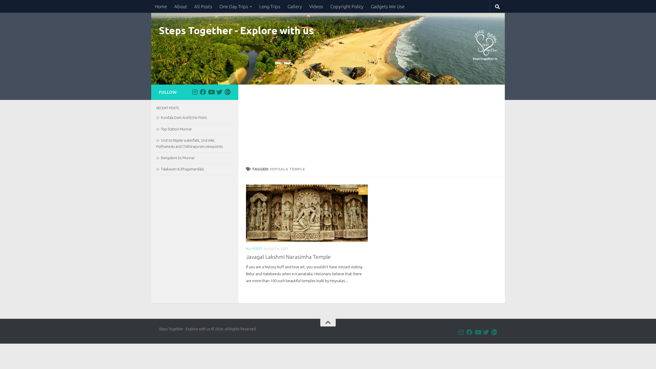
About (180, 6)
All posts (254, 248)
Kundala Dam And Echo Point (184, 118)
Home (161, 6)
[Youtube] (211, 92)
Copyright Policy (347, 6)
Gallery (295, 6)
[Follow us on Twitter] (219, 92)
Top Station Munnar (176, 129)
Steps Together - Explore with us (236, 30)
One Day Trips (233, 6)
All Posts (203, 6)
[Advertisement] (371, 123)
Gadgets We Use (388, 6)
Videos (316, 6)
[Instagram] (195, 92)
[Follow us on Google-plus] (227, 92)
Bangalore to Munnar (178, 158)
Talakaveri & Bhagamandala (182, 169)
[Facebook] (203, 92)
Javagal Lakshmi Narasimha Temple (288, 257)
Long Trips (269, 6)
